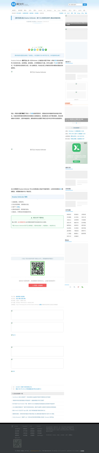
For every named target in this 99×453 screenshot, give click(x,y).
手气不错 (25, 431)
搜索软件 (25, 428)
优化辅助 (69, 217)
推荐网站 (69, 225)
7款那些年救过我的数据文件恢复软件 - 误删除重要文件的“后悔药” (28, 400)
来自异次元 (53, 225)
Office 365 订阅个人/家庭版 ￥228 (77, 133)
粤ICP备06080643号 (46, 450)
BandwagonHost (35, 450)
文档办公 (69, 220)
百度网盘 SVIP (80, 138)
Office (82, 13)
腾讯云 (18, 450)
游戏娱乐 (76, 214)
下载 (41, 47)
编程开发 (76, 222)
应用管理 (76, 220)
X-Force (54, 435)
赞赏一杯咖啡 (38, 285)
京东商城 (39, 433)
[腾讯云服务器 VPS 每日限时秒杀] (76, 84)
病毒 (32, 113)
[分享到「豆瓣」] (40, 50)
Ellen (58, 435)
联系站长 (17, 433)
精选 (86, 13)
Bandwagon (40, 435)
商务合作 (76, 99)
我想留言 (17, 435)
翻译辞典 (84, 233)
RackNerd (39, 428)
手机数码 (84, 220)
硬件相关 (84, 225)
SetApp (78, 13)
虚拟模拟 (69, 230)
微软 (72, 13)
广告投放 (82, 450)
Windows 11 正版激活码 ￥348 (76, 131)
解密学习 (84, 230)
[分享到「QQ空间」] (38, 50)
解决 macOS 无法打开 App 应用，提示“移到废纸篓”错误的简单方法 (29, 410)
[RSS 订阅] (74, 287)
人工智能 (69, 233)
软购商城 (32, 431)
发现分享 (69, 222)
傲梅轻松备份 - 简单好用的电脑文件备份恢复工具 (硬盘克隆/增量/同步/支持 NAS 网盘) (33, 414)
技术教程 (84, 222)
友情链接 (32, 433)
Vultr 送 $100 (80, 136)
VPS (65, 13)
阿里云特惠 (73, 138)
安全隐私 (37, 13)
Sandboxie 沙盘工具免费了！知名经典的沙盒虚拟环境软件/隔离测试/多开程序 (31, 397)
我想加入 (71, 435)
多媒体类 (84, 214)
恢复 (20, 298)
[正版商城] (70, 287)
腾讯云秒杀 (73, 136)
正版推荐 (32, 435)
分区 (56, 63)
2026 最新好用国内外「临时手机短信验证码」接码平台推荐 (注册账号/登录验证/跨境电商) (34, 407)
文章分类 (25, 433)
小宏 (66, 435)
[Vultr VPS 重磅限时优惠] (76, 92)
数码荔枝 (39, 431)
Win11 (68, 13)
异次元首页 (18, 13)
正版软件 (32, 428)
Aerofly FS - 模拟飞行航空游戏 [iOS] (24, 387)
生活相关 (76, 228)
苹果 (75, 13)
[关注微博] (78, 287)
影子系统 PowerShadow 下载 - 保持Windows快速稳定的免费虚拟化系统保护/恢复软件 (34, 403)
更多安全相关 (37, 225)
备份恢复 (31, 13)
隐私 (18, 207)
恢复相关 (45, 225)
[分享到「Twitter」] (43, 50)
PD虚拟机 (61, 13)
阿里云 (22, 450)
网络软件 (69, 214)
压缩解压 (76, 236)
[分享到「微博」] (29, 50)
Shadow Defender (16, 60)
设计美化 (76, 217)
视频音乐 (76, 225)
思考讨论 (69, 236)
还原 (55, 60)
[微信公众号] (82, 287)
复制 (40, 304)
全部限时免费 (25, 13)
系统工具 (84, 217)
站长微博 (17, 431)
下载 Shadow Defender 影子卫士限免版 (22, 225)
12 (36, 47)
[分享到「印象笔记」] (46, 50)
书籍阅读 (76, 230)
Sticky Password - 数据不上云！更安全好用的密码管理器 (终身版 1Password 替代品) (33, 417)
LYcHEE (62, 435)
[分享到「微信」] (32, 50)
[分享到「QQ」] (35, 50)
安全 (60, 189)
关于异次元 (17, 428)
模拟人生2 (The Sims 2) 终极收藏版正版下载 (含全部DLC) (28, 389)
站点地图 (25, 435)
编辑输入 (76, 233)
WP (25, 450)
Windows (40, 21)
